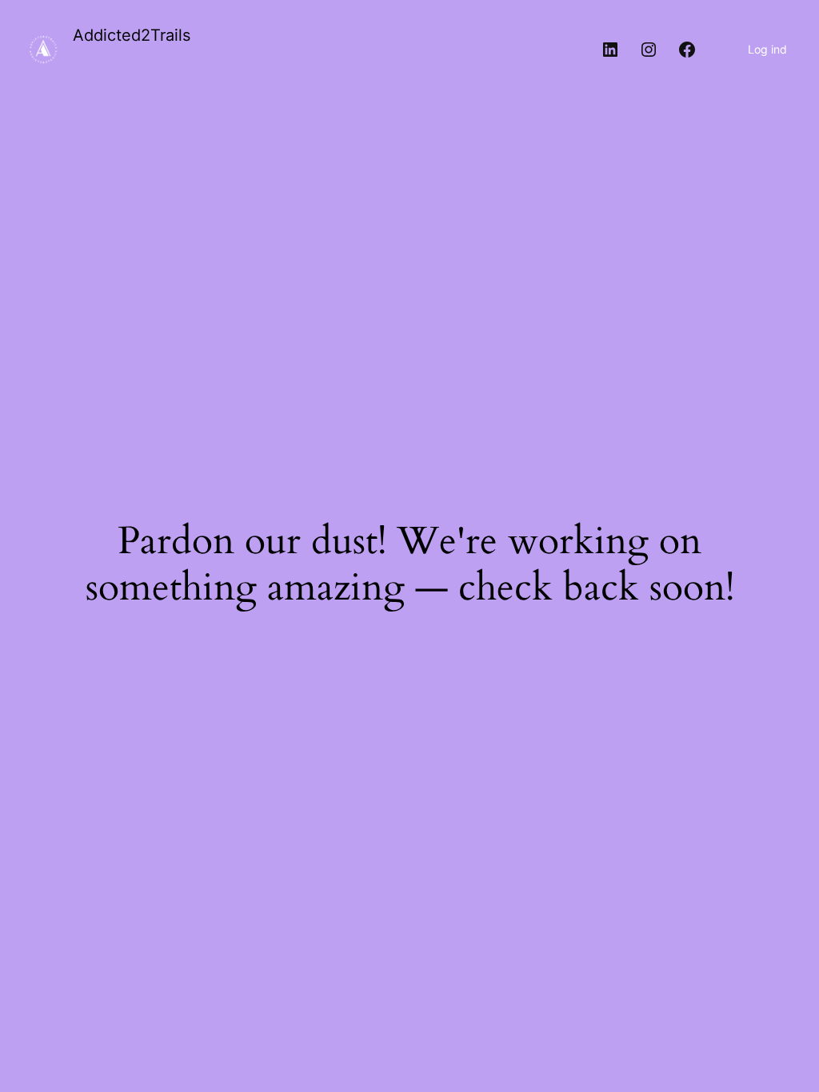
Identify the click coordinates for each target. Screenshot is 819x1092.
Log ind (767, 49)
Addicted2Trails (131, 35)
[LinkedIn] (610, 49)
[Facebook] (687, 49)
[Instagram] (648, 49)
